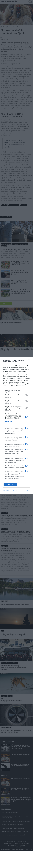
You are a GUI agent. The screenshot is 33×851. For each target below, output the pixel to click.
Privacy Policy (26, 491)
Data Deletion (6, 491)
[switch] (26, 395)
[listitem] (16, 391)
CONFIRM (10, 484)
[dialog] (16, 425)
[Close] (29, 360)
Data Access (16, 491)
